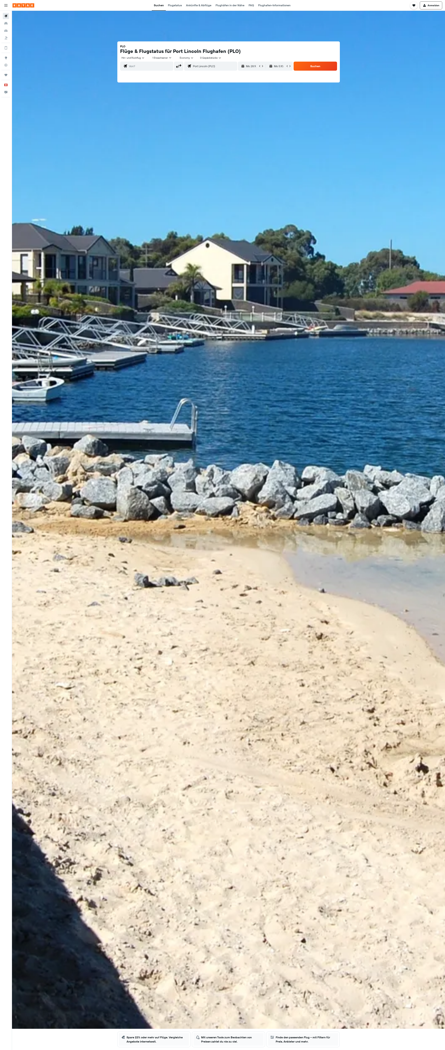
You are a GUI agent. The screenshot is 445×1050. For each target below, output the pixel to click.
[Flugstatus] (5, 65)
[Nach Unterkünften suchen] (5, 23)
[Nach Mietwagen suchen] (5, 30)
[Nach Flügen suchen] (5, 16)
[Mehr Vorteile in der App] (5, 47)
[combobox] (133, 58)
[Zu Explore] (5, 57)
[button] (6, 5)
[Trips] (5, 75)
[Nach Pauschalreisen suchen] (5, 37)
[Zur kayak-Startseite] (23, 5)
